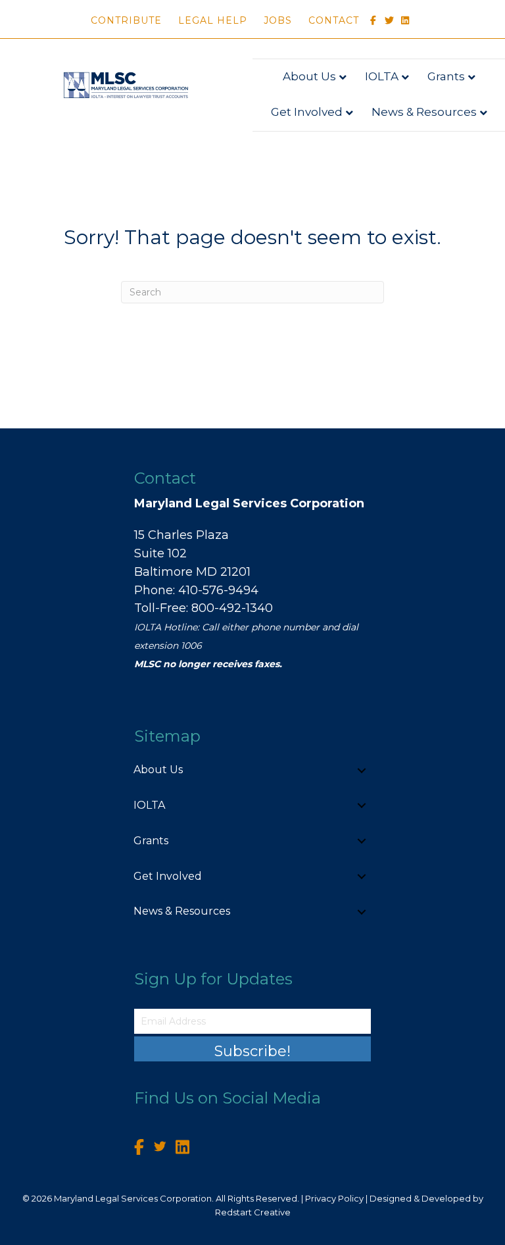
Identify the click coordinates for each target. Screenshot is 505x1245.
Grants (446, 76)
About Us (309, 76)
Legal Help (212, 20)
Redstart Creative (253, 1212)
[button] (361, 770)
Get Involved (307, 111)
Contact (333, 20)
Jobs (278, 20)
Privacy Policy (334, 1198)
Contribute (126, 20)
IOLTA (381, 76)
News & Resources (424, 111)
